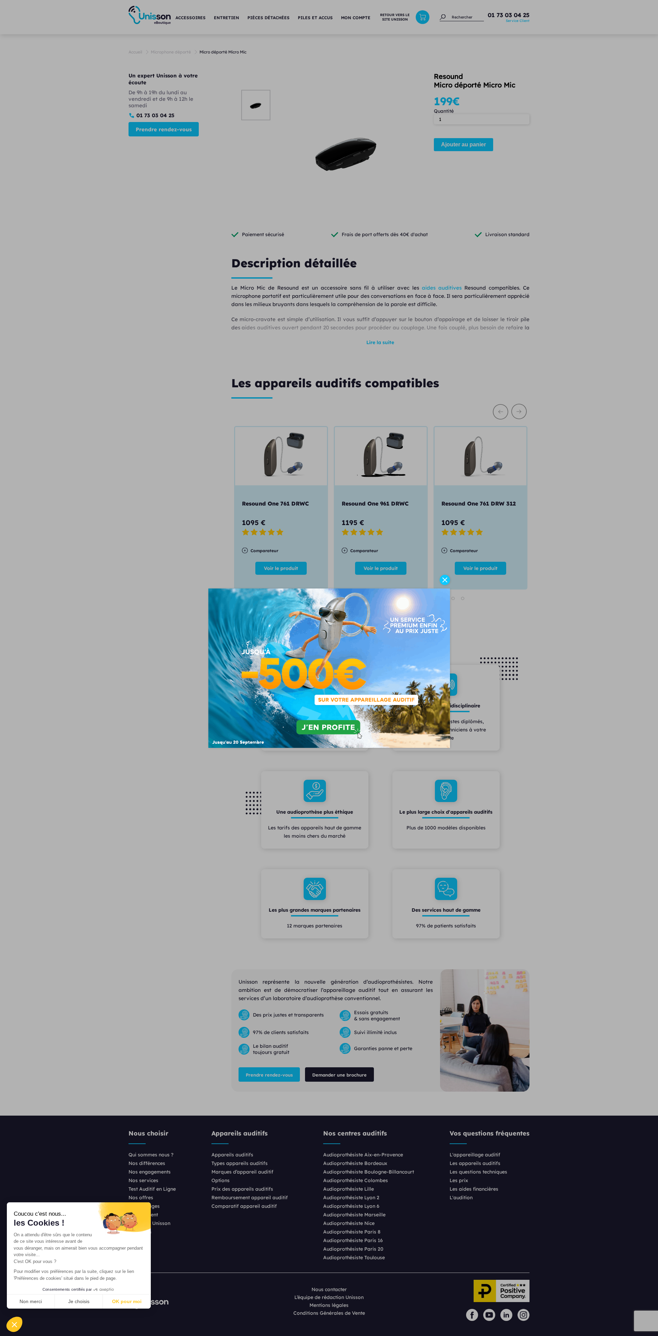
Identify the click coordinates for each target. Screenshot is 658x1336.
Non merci (31, 1301)
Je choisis (78, 1301)
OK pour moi (127, 1301)
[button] (14, 1324)
